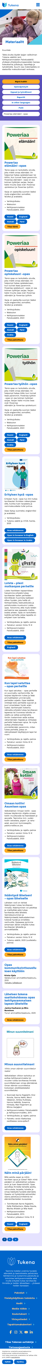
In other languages (21, 102)
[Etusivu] (10, 4)
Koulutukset (19, 1314)
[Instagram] (16, 1332)
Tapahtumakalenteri (19, 1324)
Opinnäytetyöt (21, 87)
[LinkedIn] (31, 1332)
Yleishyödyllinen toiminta (19, 1298)
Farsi (22, 222)
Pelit (21, 108)
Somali (10, 222)
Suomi (10, 217)
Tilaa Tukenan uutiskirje (19, 1342)
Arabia (10, 335)
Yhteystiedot (19, 1319)
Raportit (21, 97)
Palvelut (19, 1292)
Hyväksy (20, 1362)
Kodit (19, 1303)
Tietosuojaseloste (19, 1347)
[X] (21, 1332)
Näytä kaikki (21, 81)
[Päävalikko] (38, 4)
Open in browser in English (20, 535)
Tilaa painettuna (15, 340)
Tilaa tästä (12, 227)
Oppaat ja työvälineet (21, 92)
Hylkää (8, 1362)
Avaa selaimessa (15, 530)
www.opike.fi (23, 1121)
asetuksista (15, 1357)
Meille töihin (19, 1308)
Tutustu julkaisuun (13, 983)
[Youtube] (26, 1332)
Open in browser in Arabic (19, 540)
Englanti (23, 217)
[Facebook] (10, 1332)
